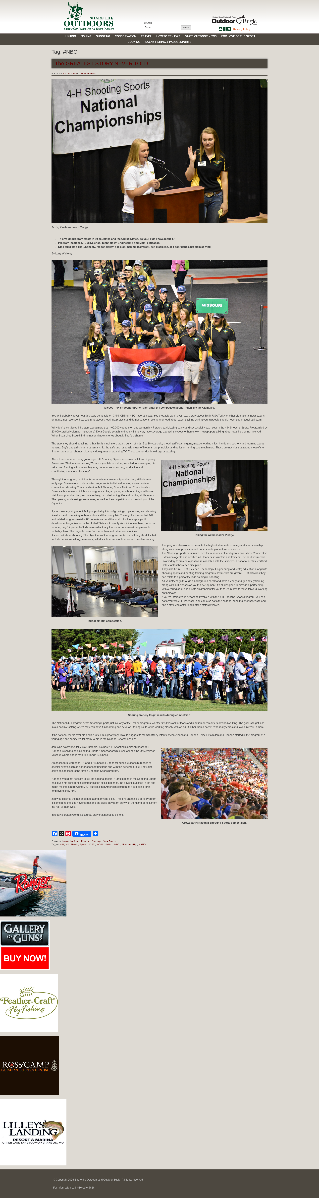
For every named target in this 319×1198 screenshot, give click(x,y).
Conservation (125, 36)
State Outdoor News (201, 36)
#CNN (100, 844)
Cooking (134, 42)
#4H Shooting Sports (76, 844)
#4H (62, 844)
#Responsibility (129, 844)
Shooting (103, 36)
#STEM (143, 844)
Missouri (85, 841)
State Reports (109, 841)
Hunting (70, 36)
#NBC (116, 844)
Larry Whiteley (88, 74)
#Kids (108, 844)
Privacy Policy (241, 29)
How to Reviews (168, 36)
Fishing (86, 36)
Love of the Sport (70, 841)
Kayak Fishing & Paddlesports (168, 42)
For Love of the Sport (238, 36)
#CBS (92, 844)
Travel (146, 36)
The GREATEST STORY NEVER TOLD (101, 63)
